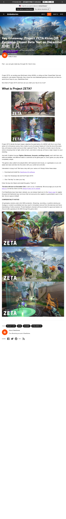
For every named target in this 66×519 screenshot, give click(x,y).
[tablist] (43, 14)
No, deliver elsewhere (41, 9)
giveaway (27, 326)
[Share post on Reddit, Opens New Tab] (16, 338)
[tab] (43, 14)
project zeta (11, 326)
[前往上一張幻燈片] (4, 2)
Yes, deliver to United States (25, 9)
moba (19, 326)
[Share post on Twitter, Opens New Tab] (12, 338)
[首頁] (12, 14)
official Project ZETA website (31, 188)
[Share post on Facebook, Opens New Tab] (8, 338)
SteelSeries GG (36, 326)
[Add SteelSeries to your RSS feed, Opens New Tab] (23, 338)
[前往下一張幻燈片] (62, 2)
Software (5, 34)
